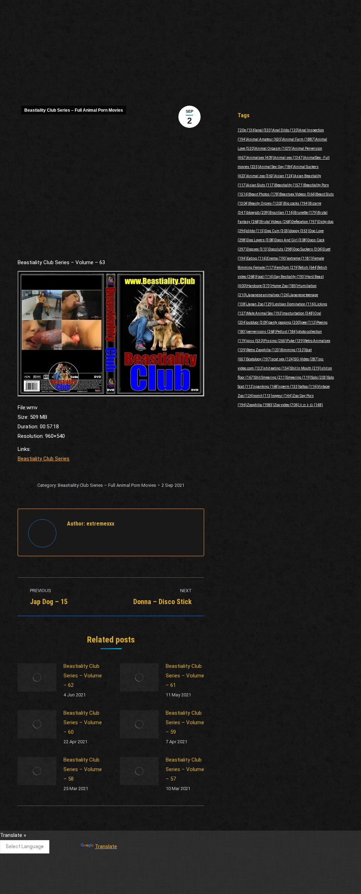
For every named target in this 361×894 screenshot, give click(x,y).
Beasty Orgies (266, 203)
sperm (289, 387)
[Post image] (37, 677)
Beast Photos (264, 194)
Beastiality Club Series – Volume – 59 (185, 722)
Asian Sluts (261, 185)
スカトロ (311, 405)
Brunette (306, 213)
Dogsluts (281, 249)
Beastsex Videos (298, 194)
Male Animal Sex (265, 313)
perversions (261, 332)
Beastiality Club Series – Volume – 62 (82, 675)
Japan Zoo (260, 304)
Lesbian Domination (294, 304)
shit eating (277, 368)
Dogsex (258, 249)
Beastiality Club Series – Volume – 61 (185, 675)
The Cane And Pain (153, 838)
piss (255, 341)
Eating (257, 258)
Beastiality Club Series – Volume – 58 (82, 769)
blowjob (258, 213)
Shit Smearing (270, 377)
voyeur (282, 396)
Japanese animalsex (268, 295)
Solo (319, 377)
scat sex (282, 359)
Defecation (305, 222)
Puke (295, 341)
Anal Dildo (286, 130)
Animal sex (289, 158)
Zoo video (286, 405)
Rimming (293, 350)
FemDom (287, 267)
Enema (277, 258)
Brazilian (281, 213)
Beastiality (289, 185)
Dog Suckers (308, 249)
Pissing (275, 341)
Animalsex (260, 158)
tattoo (308, 387)
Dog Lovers (261, 240)
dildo (256, 231)
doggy (299, 231)
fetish (308, 267)
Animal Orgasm (274, 148)
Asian (284, 176)
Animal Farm (299, 139)
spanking (266, 387)
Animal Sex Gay (276, 167)
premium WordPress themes (148, 883)
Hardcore (259, 286)
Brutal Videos (276, 222)
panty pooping (285, 322)
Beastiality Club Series (43, 458)
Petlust (286, 332)
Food (265, 277)
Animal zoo (261, 176)
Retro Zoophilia (264, 350)
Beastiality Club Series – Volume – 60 (82, 722)
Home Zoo (284, 286)
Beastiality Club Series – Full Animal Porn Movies (73, 110)
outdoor (258, 322)
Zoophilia (260, 405)
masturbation (298, 313)
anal (264, 130)
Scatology (259, 359)
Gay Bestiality (290, 277)
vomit (262, 396)
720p (247, 130)
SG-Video (306, 359)
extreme (300, 258)
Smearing (298, 377)
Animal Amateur (265, 139)
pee (309, 322)
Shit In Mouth (305, 368)
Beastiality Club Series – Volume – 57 (185, 769)
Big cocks (296, 203)
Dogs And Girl (291, 240)
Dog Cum (277, 231)
